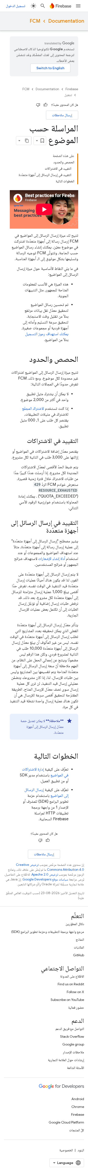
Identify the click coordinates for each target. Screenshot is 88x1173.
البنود (80, 1150)
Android (77, 1099)
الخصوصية (66, 1150)
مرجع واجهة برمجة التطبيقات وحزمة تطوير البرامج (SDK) (47, 931)
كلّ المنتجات (76, 1130)
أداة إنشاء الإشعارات (51, 558)
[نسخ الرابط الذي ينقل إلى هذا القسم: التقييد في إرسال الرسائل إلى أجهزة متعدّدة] (41, 531)
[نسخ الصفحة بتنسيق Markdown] (26, 141)
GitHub (78, 955)
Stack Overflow (72, 1036)
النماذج (80, 939)
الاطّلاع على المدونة (72, 976)
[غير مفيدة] (38, 104)
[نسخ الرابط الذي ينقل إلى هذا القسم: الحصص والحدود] (24, 359)
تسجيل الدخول (15, 6)
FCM (35, 21)
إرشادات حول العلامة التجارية (66, 1060)
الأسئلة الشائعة (75, 1067)
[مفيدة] (45, 104)
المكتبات (79, 947)
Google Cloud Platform (66, 1122)
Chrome (77, 1107)
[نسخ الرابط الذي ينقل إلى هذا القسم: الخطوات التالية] (29, 756)
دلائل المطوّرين (75, 924)
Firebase (72, 89)
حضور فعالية (76, 1007)
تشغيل (68, 95)
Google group (73, 1044)
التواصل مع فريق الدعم (69, 1028)
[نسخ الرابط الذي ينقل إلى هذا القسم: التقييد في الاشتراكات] (22, 441)
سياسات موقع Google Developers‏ (45, 879)
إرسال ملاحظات (62, 115)
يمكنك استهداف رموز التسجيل (46, 334)
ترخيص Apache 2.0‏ (45, 874)
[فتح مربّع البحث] (43, 6)
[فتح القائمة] (78, 6)
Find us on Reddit (71, 984)
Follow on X (75, 992)
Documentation (66, 21)
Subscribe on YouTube (67, 999)
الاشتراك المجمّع (33, 408)
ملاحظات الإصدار (73, 1052)
